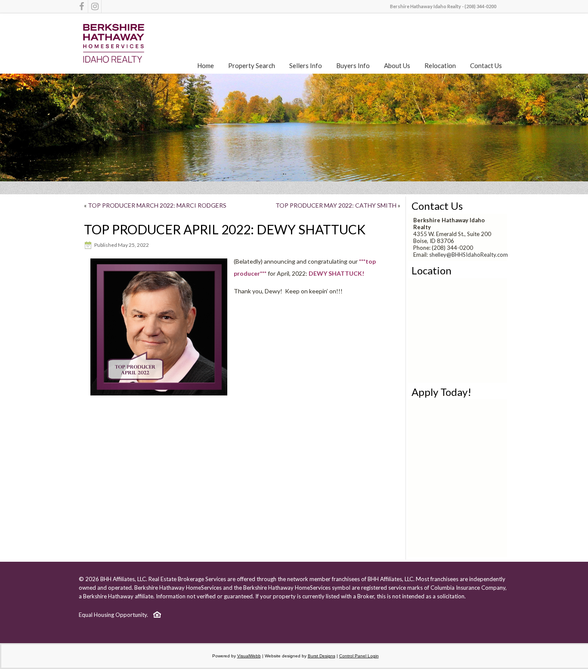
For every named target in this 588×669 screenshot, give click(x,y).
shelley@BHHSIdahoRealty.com (468, 254)
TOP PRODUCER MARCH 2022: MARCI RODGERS (157, 205)
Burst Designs (321, 655)
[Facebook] (81, 6)
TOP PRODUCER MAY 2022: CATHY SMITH (335, 205)
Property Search (251, 65)
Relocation (440, 65)
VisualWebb (249, 655)
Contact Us (486, 65)
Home (205, 65)
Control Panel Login (359, 655)
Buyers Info (353, 65)
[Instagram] (94, 6)
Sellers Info (305, 65)
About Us (397, 65)
